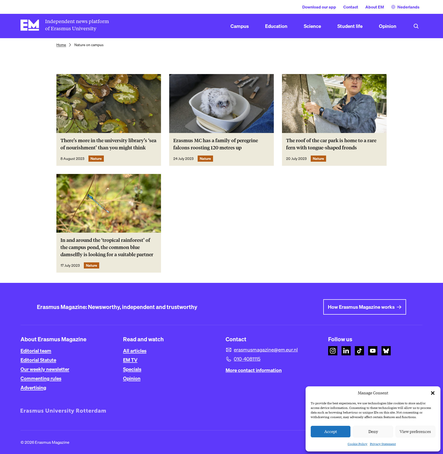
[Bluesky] (386, 350)
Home (61, 44)
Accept (330, 431)
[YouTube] (372, 350)
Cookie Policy (357, 444)
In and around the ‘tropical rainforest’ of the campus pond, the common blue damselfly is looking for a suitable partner (107, 247)
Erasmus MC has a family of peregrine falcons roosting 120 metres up (215, 144)
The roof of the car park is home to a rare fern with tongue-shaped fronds (331, 144)
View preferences (415, 431)
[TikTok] (359, 350)
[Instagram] (332, 350)
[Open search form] (416, 26)
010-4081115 (247, 359)
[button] (432, 393)
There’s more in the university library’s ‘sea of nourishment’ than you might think (108, 144)
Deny (373, 431)
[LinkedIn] (346, 350)
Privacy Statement (383, 444)
